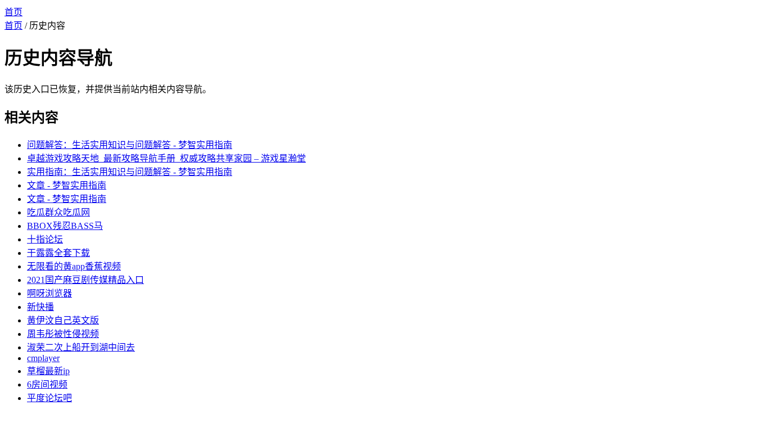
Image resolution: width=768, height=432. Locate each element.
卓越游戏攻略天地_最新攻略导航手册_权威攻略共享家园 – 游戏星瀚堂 (166, 158)
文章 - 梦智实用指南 (66, 185)
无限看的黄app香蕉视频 (74, 266)
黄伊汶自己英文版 (63, 320)
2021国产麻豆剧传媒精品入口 (85, 280)
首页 (13, 12)
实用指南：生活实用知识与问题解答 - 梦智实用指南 (129, 172)
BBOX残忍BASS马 (65, 226)
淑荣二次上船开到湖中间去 (81, 347)
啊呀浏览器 (49, 293)
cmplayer (43, 358)
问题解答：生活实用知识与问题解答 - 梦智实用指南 (129, 145)
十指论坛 (45, 239)
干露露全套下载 (58, 253)
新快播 (40, 307)
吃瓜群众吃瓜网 (58, 212)
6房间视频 (47, 384)
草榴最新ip (48, 371)
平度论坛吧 (49, 398)
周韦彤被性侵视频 (63, 334)
